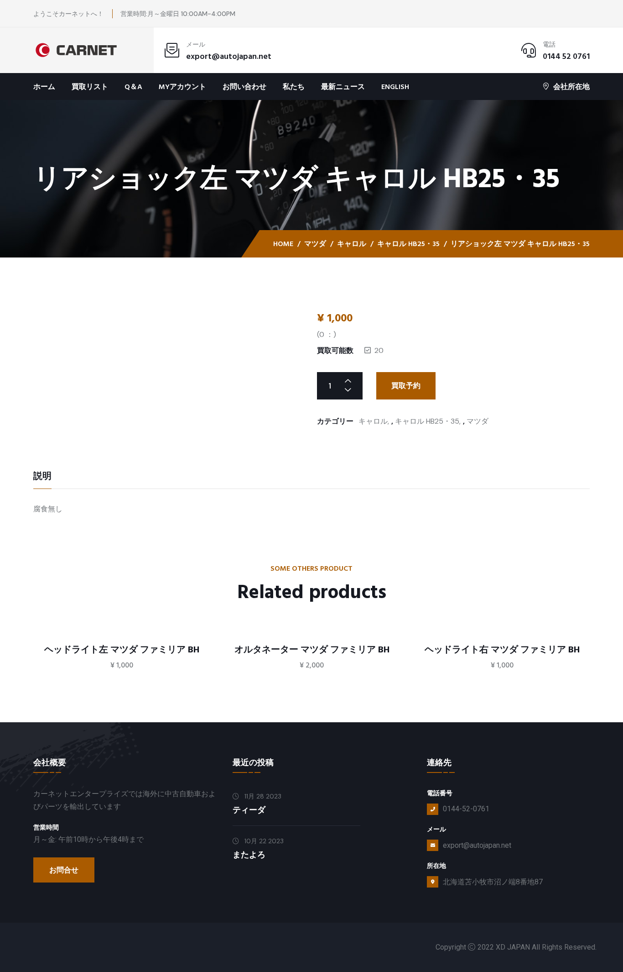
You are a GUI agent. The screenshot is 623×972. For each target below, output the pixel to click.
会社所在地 (571, 86)
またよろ (249, 855)
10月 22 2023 (263, 841)
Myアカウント (182, 87)
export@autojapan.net (228, 56)
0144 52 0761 (566, 56)
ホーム (44, 87)
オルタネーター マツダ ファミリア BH (311, 649)
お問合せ (63, 870)
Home (283, 244)
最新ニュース (343, 87)
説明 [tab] (42, 477)
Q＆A (133, 87)
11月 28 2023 (262, 796)
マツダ (315, 244)
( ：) (326, 334)
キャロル (351, 244)
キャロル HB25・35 (408, 244)
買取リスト (90, 87)
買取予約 (406, 386)
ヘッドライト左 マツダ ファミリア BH (121, 649)
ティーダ (249, 810)
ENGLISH (395, 87)
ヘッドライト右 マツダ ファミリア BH (502, 649)
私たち (294, 87)
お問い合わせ (244, 87)
